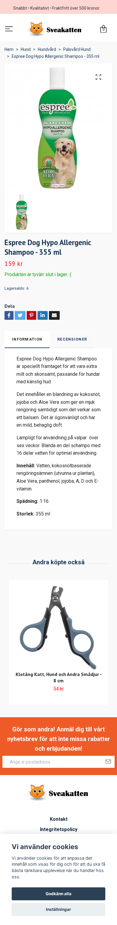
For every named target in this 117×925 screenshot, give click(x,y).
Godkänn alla (58, 893)
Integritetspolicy (58, 831)
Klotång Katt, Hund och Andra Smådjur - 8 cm (59, 679)
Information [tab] (27, 341)
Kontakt (59, 821)
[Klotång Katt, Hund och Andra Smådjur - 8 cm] (58, 629)
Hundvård (47, 51)
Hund (26, 51)
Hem (9, 51)
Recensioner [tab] (72, 341)
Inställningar (58, 909)
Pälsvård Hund (77, 51)
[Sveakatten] (55, 30)
